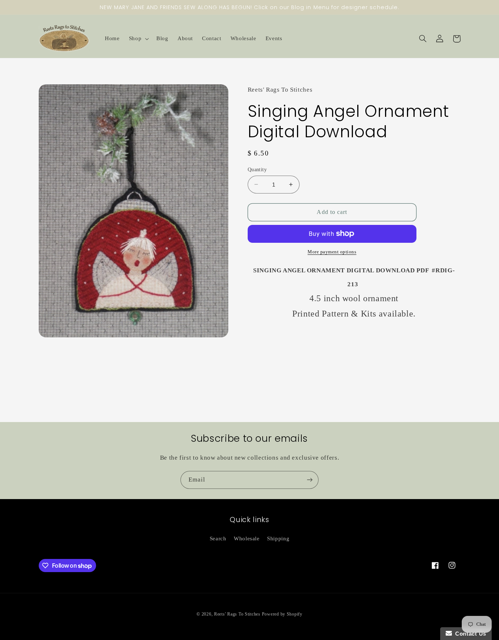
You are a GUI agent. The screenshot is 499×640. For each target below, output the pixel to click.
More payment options (332, 251)
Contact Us (469, 634)
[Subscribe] (309, 480)
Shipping (278, 538)
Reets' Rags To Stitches (237, 614)
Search (218, 538)
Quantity (257, 169)
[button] (138, 39)
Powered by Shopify (282, 614)
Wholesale (247, 538)
